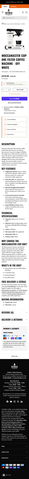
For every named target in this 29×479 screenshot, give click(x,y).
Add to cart (20, 89)
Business (13, 6)
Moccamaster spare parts (14, 292)
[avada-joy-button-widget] (4, 475)
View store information (9, 113)
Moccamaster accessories (9, 290)
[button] (26, 12)
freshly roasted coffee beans (15, 294)
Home (3, 22)
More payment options (14, 102)
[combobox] (14, 18)
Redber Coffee (8, 475)
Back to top (14, 356)
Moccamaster (5, 71)
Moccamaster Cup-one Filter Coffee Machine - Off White (13, 23)
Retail (5, 6)
